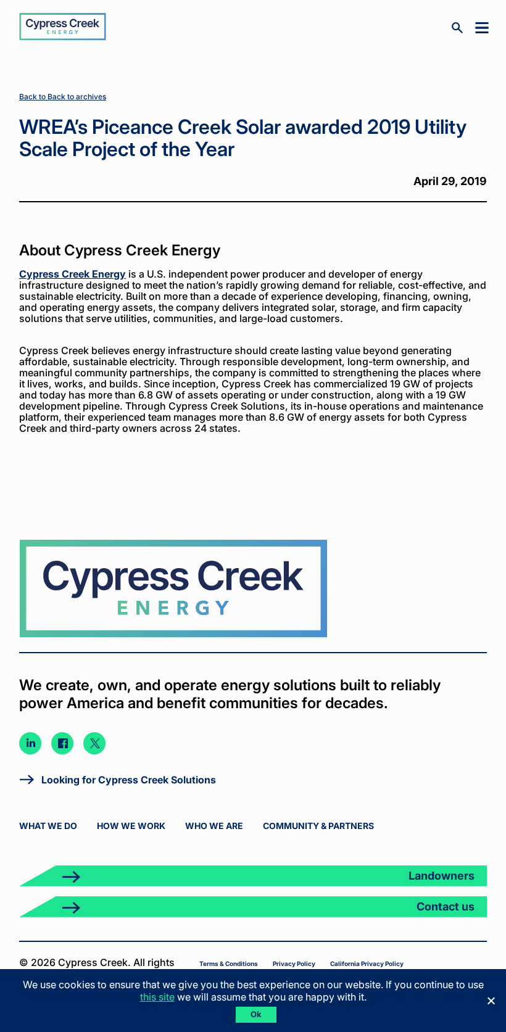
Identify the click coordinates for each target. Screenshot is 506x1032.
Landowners (442, 875)
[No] (490, 1000)
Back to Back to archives (62, 96)
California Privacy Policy (367, 963)
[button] (479, 27)
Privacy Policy (294, 963)
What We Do (48, 825)
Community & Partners (318, 825)
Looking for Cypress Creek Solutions (128, 780)
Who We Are (214, 825)
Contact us (446, 906)
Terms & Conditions (228, 963)
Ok (256, 1014)
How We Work (131, 825)
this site (157, 997)
